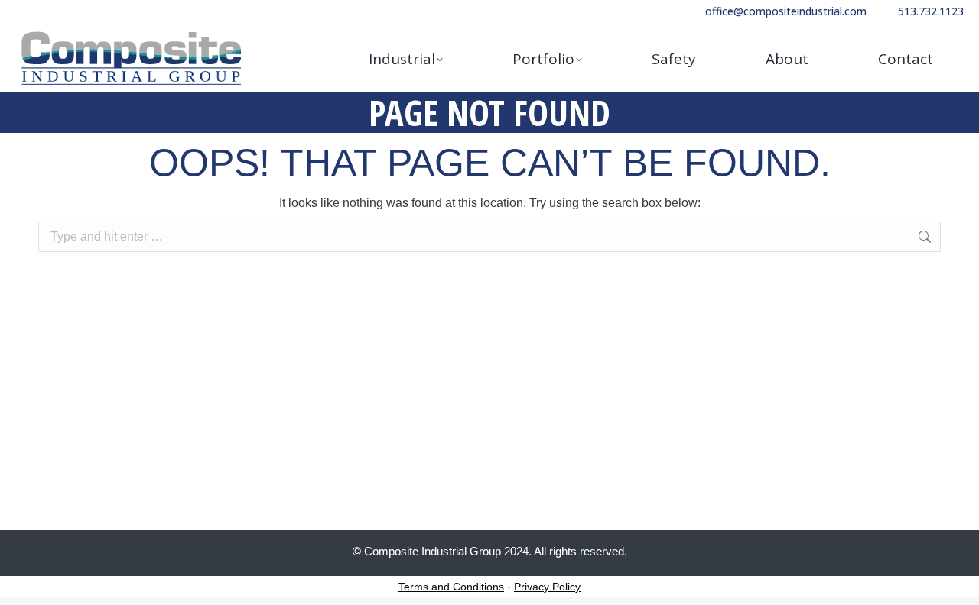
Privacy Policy (547, 587)
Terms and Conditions (451, 587)
